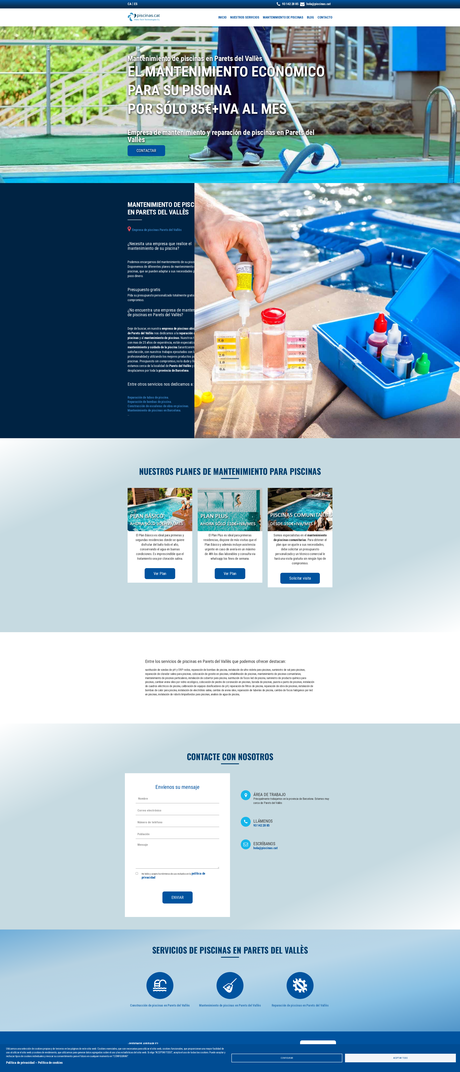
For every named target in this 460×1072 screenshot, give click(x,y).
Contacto (325, 17)
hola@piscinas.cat (318, 4)
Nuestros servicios (244, 17)
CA (130, 4)
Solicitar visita (300, 578)
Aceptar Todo (400, 1058)
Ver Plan (160, 573)
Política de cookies (50, 1062)
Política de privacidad (20, 1062)
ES (135, 4)
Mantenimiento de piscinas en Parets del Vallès (230, 1005)
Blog (310, 17)
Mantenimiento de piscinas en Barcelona (154, 410)
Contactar (146, 150)
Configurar (287, 1058)
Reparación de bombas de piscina (149, 402)
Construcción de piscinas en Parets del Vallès (160, 1005)
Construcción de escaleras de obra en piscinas (158, 406)
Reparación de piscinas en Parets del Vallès (300, 1005)
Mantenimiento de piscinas (283, 17)
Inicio (222, 17)
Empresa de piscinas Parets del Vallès (157, 230)
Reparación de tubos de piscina (148, 397)
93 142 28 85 (290, 4)
